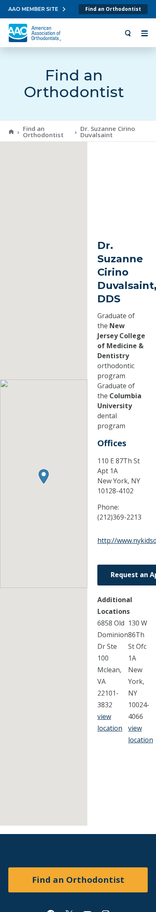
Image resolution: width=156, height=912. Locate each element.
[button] (43, 476)
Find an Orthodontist (113, 9)
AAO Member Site (33, 9)
